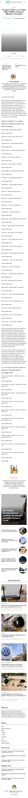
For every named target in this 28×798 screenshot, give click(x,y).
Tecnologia (4, 603)
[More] (22, 56)
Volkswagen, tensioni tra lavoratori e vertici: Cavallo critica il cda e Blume (9, 540)
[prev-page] (22, 496)
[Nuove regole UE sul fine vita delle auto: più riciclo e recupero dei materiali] (23, 570)
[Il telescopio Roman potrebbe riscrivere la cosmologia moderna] (23, 531)
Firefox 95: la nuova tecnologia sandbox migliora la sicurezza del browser (6, 67)
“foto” (9, 115)
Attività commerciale (6, 662)
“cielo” (15, 103)
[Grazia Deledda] (14, 76)
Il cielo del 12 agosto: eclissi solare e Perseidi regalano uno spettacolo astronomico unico (8, 560)
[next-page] (24, 496)
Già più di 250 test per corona (20, 66)
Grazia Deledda (8, 18)
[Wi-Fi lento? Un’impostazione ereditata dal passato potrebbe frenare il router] (14, 593)
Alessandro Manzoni (7, 523)
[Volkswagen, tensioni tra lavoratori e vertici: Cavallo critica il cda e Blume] (23, 540)
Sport (14, 7)
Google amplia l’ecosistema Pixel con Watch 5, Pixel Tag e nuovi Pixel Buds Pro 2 (9, 550)
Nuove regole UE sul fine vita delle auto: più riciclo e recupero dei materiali (9, 570)
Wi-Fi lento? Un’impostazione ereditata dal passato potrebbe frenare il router (12, 515)
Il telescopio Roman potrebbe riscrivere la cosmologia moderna (9, 530)
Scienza (3, 633)
